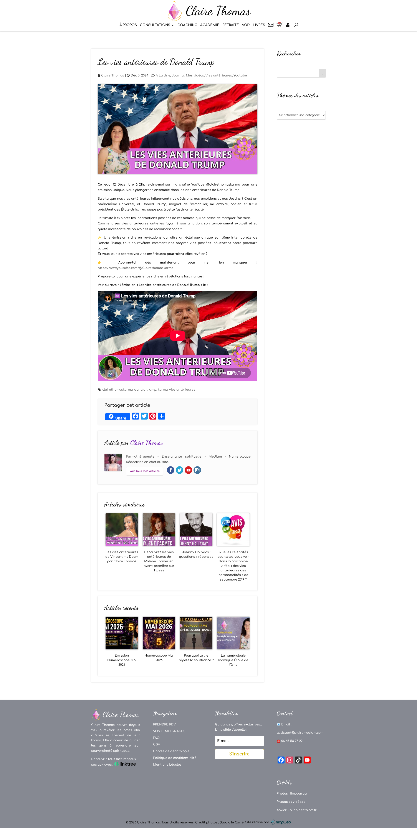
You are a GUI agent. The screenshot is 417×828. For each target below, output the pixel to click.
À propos (128, 25)
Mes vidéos (195, 75)
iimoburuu (298, 793)
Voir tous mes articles (144, 471)
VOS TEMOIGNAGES (169, 731)
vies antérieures (182, 389)
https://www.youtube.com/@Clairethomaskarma (135, 268)
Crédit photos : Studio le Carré (219, 822)
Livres (259, 25)
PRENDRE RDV (164, 724)
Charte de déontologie (171, 751)
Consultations (155, 25)
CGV (156, 744)
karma (163, 389)
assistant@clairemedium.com (300, 732)
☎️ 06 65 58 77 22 (290, 741)
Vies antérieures (218, 75)
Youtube (240, 75)
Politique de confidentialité (174, 758)
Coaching (187, 25)
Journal (178, 75)
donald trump (145, 389)
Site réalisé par (257, 822)
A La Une (163, 75)
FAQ (156, 738)
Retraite (230, 25)
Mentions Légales (167, 764)
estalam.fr (309, 810)
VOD (246, 25)
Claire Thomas (112, 75)
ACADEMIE (209, 25)
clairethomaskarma (117, 389)
